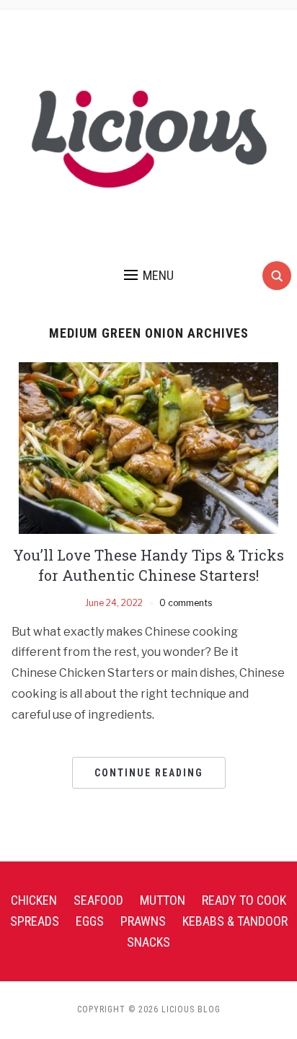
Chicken (34, 900)
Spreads (34, 921)
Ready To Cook (244, 900)
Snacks (148, 942)
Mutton (162, 900)
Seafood (98, 900)
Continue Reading (148, 773)
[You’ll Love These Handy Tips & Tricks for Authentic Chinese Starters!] (148, 447)
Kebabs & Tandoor (235, 921)
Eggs (90, 921)
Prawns (143, 921)
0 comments (185, 602)
